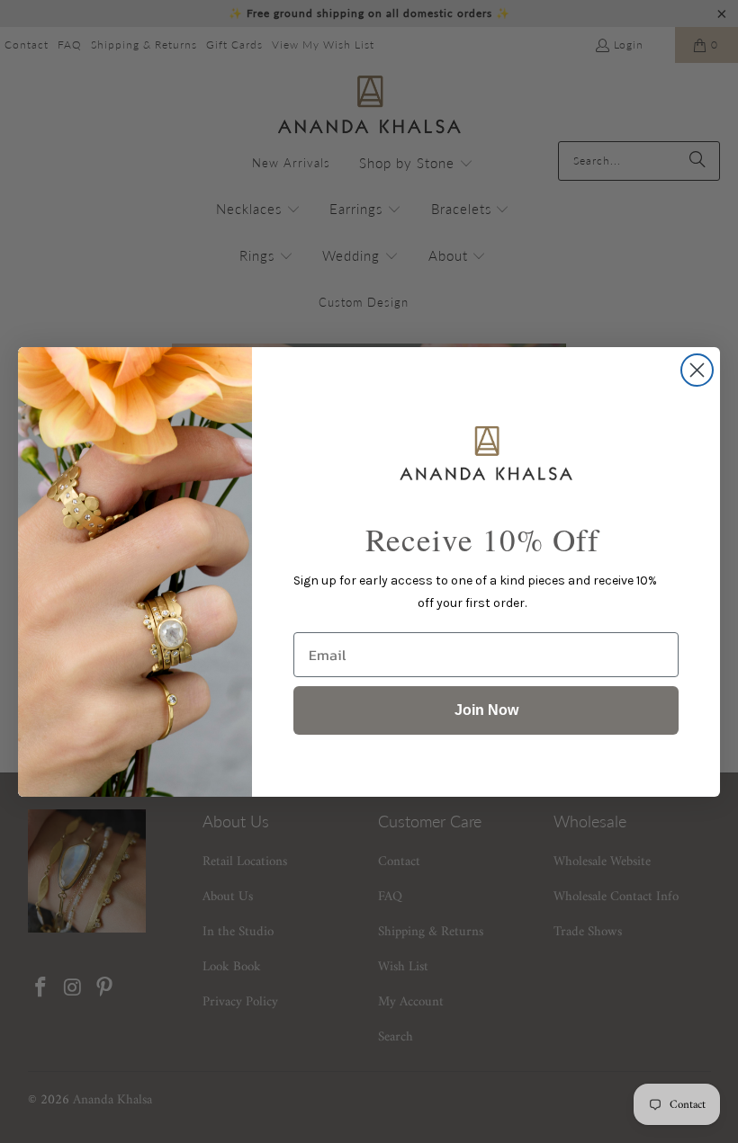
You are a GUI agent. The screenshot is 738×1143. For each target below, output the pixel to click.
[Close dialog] (697, 370)
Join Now (486, 710)
